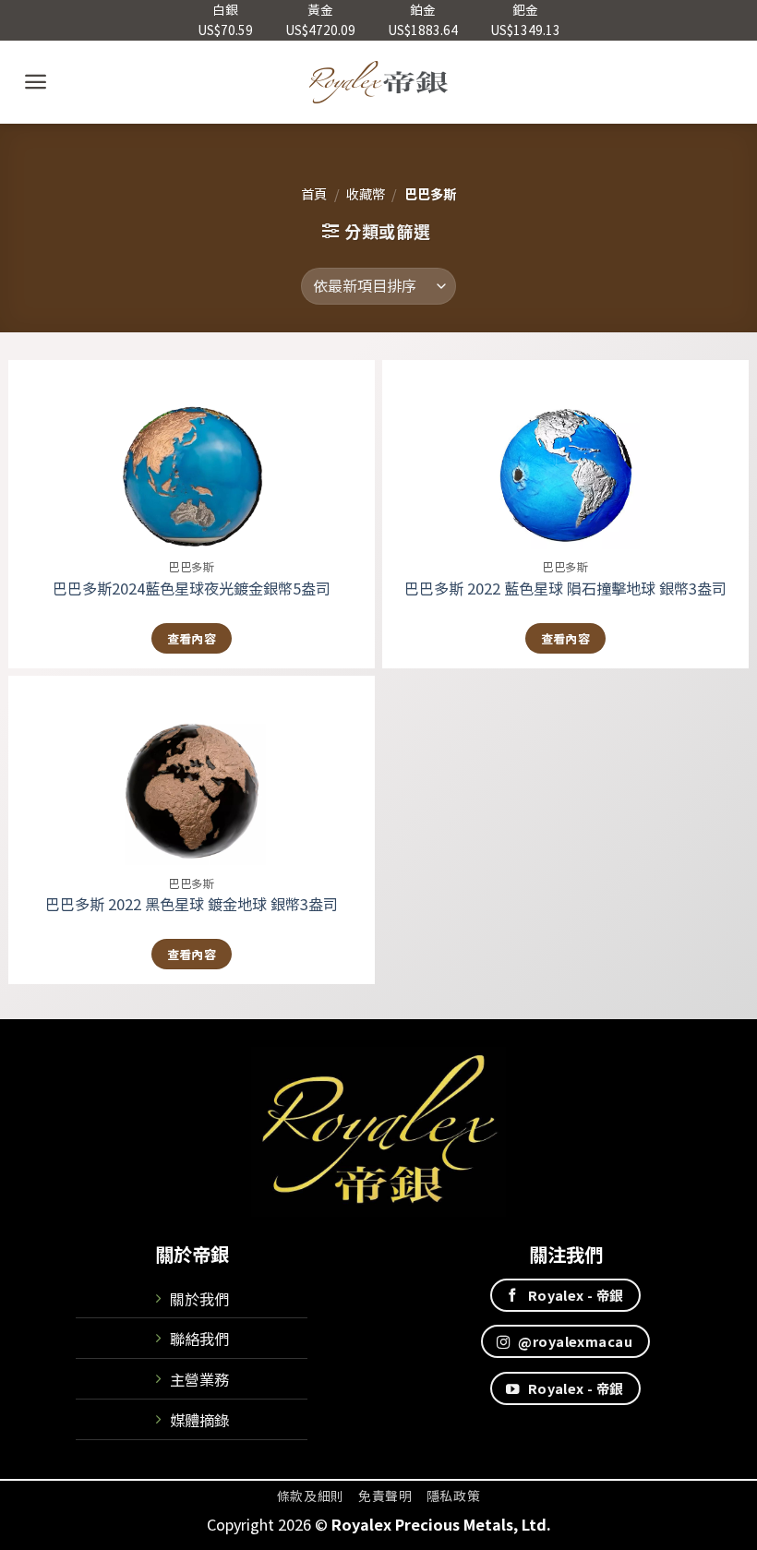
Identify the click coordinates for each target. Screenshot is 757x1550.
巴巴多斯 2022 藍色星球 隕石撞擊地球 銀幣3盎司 (565, 588)
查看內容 (192, 638)
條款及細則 (310, 1495)
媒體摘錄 (199, 1420)
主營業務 (199, 1379)
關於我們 (199, 1299)
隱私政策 (454, 1495)
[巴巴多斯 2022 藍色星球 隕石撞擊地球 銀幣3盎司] (565, 454)
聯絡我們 (199, 1339)
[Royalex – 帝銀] (379, 82)
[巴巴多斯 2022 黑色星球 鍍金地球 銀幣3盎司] (191, 770)
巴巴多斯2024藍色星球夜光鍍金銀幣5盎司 (191, 588)
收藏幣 (365, 193)
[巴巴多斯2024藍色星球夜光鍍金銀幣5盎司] (191, 454)
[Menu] (35, 82)
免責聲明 (385, 1495)
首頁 (314, 193)
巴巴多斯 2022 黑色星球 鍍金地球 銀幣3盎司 (191, 904)
